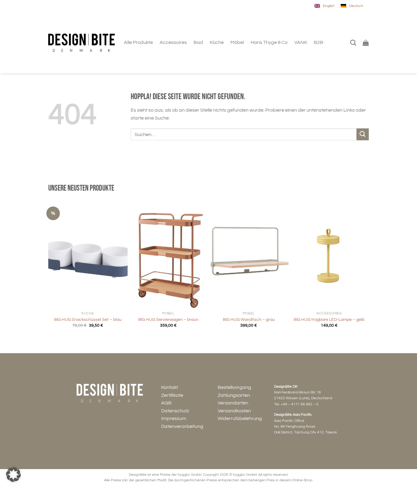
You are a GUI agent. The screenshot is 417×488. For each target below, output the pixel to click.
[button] (13, 474)
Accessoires (173, 42)
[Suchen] (353, 42)
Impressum (173, 418)
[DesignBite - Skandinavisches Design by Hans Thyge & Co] (81, 43)
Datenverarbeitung (182, 426)
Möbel (237, 42)
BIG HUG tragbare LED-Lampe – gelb (329, 319)
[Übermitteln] (363, 134)
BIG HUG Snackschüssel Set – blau (87, 319)
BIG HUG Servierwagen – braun (168, 319)
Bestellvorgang (234, 387)
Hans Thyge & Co (269, 42)
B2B (318, 42)
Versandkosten (234, 410)
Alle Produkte (138, 42)
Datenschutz (175, 410)
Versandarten (233, 402)
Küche (217, 42)
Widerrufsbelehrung (240, 418)
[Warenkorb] (366, 42)
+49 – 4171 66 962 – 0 (299, 404)
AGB (166, 402)
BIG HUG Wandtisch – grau (249, 319)
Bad (198, 42)
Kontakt (169, 387)
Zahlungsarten (234, 395)
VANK (300, 42)
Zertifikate (172, 395)
